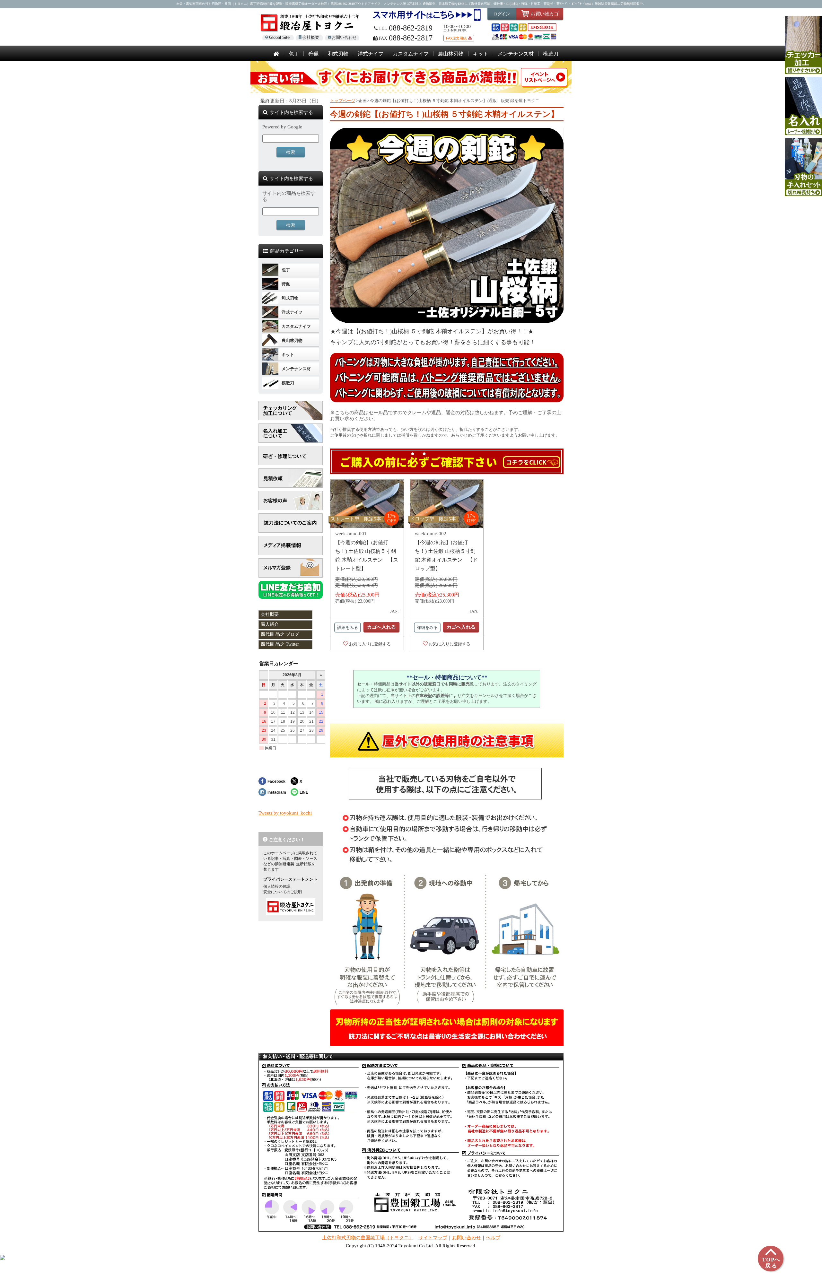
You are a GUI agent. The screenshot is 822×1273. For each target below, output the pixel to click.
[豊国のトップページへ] (276, 54)
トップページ (342, 100)
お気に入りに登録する (370, 643)
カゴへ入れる (381, 627)
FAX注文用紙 (456, 38)
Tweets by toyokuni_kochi (285, 812)
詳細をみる (347, 627)
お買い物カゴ (544, 13)
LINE (304, 792)
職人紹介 (270, 624)
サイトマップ (432, 1237)
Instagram (276, 792)
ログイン (501, 14)
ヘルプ (493, 1237)
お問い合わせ (344, 37)
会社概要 (310, 37)
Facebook (276, 781)
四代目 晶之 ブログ (280, 634)
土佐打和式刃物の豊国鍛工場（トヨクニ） (368, 1237)
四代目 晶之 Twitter (280, 644)
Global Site (279, 37)
